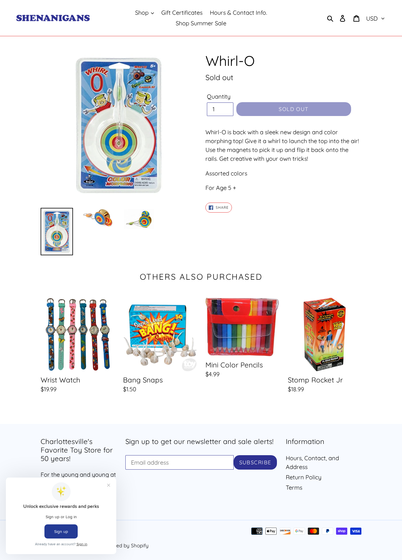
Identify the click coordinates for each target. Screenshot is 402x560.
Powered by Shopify (125, 545)
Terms (294, 487)
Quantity (218, 96)
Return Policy (303, 477)
